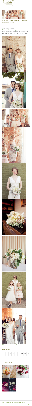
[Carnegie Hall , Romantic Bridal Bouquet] (22, 371)
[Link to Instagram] (28, 404)
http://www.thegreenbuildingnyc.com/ (11, 30)
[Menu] (28, 3)
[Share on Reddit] (25, 354)
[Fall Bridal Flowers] (9, 371)
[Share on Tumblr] (19, 354)
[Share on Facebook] (3, 354)
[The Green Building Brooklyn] (9, 384)
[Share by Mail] (28, 354)
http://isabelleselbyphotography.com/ (11, 344)
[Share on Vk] (22, 354)
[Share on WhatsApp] (10, 354)
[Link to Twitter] (22, 404)
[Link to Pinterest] (26, 404)
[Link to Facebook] (24, 404)
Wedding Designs (14, 24)
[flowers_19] (14, 14)
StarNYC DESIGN (21, 402)
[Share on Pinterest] (13, 354)
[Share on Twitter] (7, 354)
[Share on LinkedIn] (16, 354)
